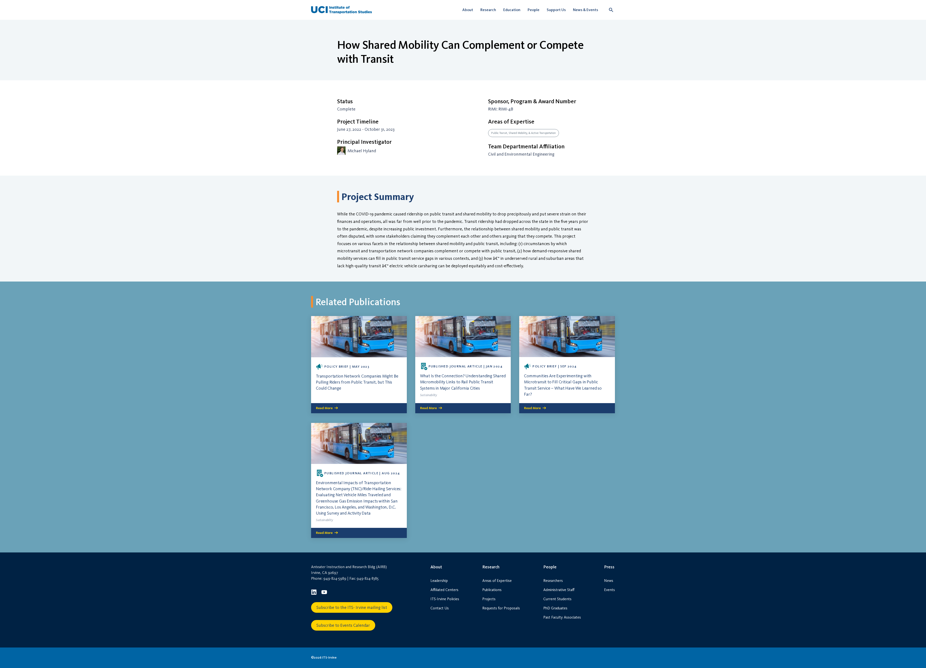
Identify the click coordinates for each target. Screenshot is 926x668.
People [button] (533, 9)
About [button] (467, 9)
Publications (492, 589)
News (608, 580)
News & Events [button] (585, 9)
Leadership (439, 580)
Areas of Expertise (497, 580)
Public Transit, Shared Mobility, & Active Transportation (523, 133)
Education (511, 9)
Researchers (553, 580)
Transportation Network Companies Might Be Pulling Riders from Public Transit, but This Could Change (357, 382)
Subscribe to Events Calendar (343, 625)
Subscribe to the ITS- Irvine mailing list (351, 607)
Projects (489, 599)
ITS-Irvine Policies (444, 599)
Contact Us (439, 608)
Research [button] (488, 9)
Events (609, 589)
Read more (324, 408)
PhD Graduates (555, 608)
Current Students (557, 599)
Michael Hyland (361, 150)
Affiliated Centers (444, 589)
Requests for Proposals (501, 608)
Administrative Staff (558, 589)
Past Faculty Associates (562, 617)
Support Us (556, 9)
